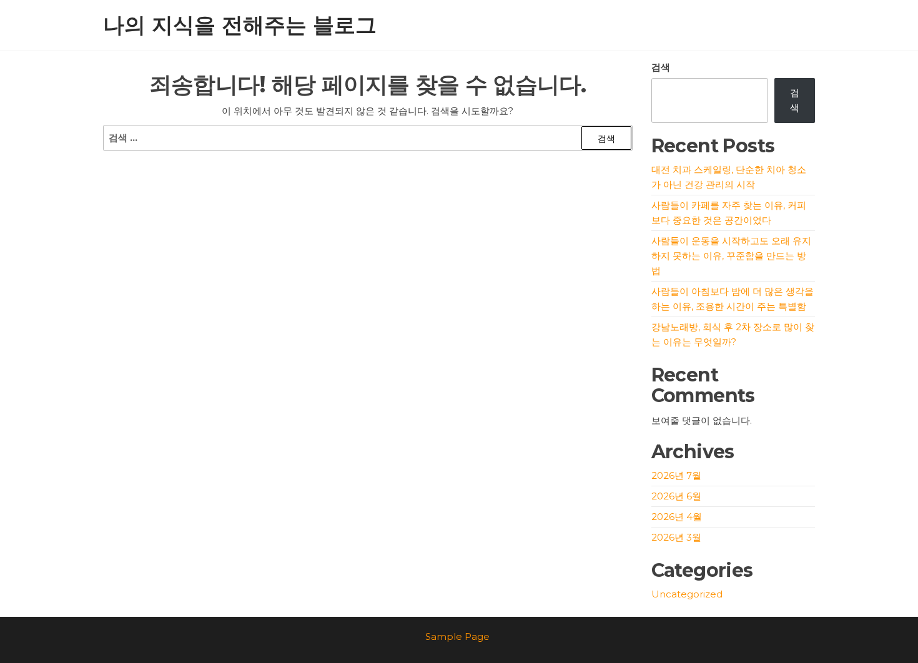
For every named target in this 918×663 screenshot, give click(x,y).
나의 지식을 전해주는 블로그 (240, 25)
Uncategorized (687, 594)
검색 (660, 67)
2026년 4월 (676, 517)
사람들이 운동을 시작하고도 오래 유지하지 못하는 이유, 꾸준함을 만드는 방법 (731, 256)
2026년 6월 (676, 496)
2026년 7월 (676, 475)
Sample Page (457, 636)
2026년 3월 (676, 537)
